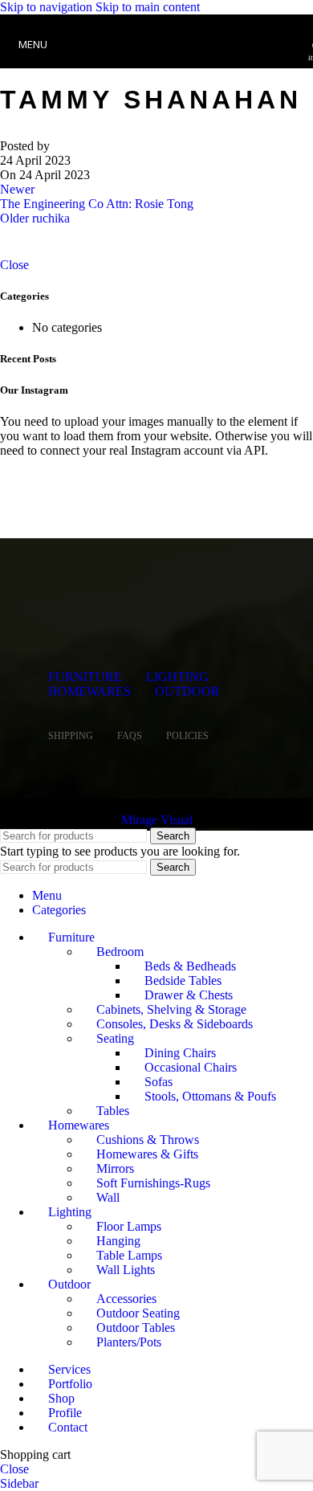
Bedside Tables (183, 980)
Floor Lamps (128, 1226)
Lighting (177, 677)
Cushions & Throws (147, 1139)
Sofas (158, 1082)
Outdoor (187, 691)
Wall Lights (125, 1270)
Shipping (70, 735)
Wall (108, 1197)
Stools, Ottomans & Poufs (210, 1096)
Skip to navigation (48, 7)
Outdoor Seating (138, 1313)
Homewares (89, 691)
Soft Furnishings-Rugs (153, 1183)
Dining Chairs (180, 1053)
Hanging (118, 1241)
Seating (115, 1038)
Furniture (85, 677)
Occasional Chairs (190, 1067)
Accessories (126, 1298)
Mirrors (115, 1168)
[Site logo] (156, 72)
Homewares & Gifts (147, 1154)
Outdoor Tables (135, 1327)
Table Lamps (129, 1255)
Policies (187, 735)
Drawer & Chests (188, 995)
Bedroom (120, 951)
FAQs (129, 735)
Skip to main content (148, 7)
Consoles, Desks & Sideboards (174, 1024)
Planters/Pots (128, 1342)
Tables (112, 1110)
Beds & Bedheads (190, 966)
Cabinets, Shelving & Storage (171, 1009)
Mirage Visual (157, 820)
